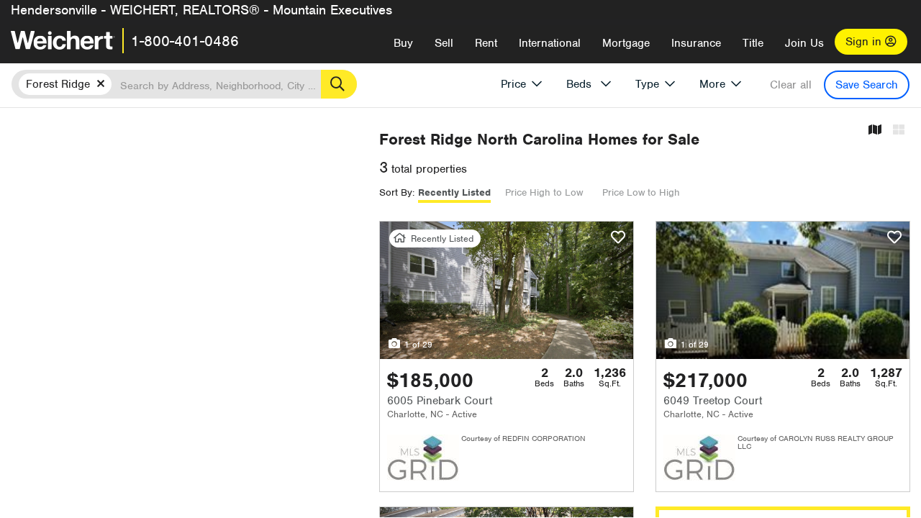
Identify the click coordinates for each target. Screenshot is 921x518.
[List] (898, 131)
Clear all (791, 85)
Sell (444, 43)
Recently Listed (454, 192)
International (550, 43)
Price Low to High (641, 192)
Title (753, 43)
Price (513, 84)
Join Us (804, 43)
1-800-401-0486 (185, 41)
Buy (403, 43)
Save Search (866, 85)
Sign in (865, 42)
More (712, 84)
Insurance (696, 43)
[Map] (875, 131)
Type (647, 84)
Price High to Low (544, 192)
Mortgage (626, 43)
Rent (486, 43)
